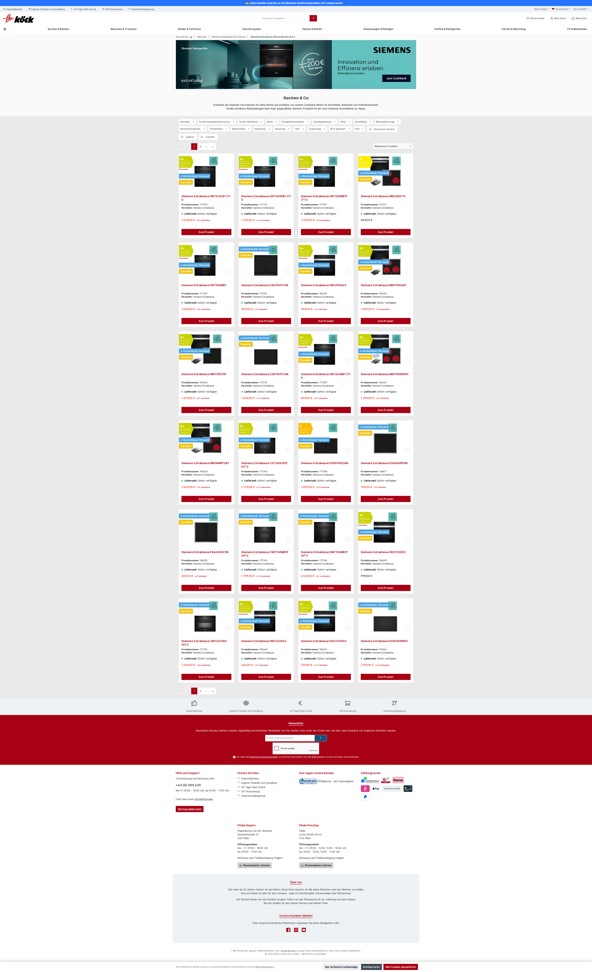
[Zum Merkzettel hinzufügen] (228, 183)
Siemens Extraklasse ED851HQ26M (324, 463)
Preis (357, 129)
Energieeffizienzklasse (293, 122)
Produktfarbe (217, 129)
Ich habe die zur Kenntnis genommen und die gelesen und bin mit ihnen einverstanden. (298, 757)
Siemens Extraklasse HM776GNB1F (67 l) (324, 553)
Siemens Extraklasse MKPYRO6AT (383, 285)
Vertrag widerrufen (189, 809)
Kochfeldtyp (361, 122)
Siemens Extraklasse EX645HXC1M (204, 552)
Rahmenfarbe (239, 129)
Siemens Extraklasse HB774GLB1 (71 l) (205, 198)
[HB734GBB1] (326, 349)
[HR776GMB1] (206, 260)
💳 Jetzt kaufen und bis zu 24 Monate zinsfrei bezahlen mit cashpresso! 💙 (296, 3)
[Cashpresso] (370, 780)
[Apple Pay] (375, 788)
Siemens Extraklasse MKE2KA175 (383, 196)
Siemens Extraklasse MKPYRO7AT (204, 374)
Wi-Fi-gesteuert (338, 129)
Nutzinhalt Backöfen (190, 129)
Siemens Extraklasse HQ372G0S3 (323, 641)
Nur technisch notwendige (341, 966)
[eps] (365, 788)
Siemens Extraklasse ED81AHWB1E (384, 641)
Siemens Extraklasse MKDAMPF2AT (205, 463)
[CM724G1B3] (206, 616)
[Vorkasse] (386, 780)
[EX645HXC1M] (206, 527)
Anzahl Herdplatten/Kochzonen (215, 122)
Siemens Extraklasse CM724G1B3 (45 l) (204, 642)
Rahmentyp (260, 129)
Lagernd (190, 137)
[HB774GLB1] (206, 171)
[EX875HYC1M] (266, 349)
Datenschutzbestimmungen (264, 757)
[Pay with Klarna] (398, 780)
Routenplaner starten (256, 865)
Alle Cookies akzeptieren (400, 966)
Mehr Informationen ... (265, 967)
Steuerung (280, 129)
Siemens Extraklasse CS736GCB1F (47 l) (264, 464)
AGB (314, 757)
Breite (270, 122)
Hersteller (185, 122)
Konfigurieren (371, 966)
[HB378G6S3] (326, 260)
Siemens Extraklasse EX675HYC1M (264, 285)
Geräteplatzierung (322, 122)
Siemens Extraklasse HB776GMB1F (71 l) (324, 198)
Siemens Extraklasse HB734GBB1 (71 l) (326, 376)
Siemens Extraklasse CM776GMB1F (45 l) (264, 553)
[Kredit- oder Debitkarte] (408, 788)
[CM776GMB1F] (266, 527)
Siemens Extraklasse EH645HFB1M (384, 463)
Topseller (210, 137)
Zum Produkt (206, 232)
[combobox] (275, 18)
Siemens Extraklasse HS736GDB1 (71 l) (266, 198)
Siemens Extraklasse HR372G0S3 (383, 552)
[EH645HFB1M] (386, 438)
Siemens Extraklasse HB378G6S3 (323, 285)
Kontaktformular (204, 799)
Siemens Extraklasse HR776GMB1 (203, 285)
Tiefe (297, 129)
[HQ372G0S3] (326, 616)
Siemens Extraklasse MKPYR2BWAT (385, 374)
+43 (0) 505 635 (188, 785)
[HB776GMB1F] (326, 171)
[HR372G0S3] (386, 527)
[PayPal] (365, 797)
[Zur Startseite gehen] (18, 18)
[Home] (6, 29)
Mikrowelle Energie (385, 122)
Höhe (343, 122)
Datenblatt (183, 169)
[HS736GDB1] (266, 171)
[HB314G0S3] (266, 616)
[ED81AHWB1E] (386, 616)
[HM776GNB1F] (326, 527)
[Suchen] (313, 18)
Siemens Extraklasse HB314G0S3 (263, 641)
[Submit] (320, 738)
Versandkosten (288, 950)
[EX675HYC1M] (266, 260)
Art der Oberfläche (248, 122)
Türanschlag (315, 129)
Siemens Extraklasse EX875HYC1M (264, 374)
